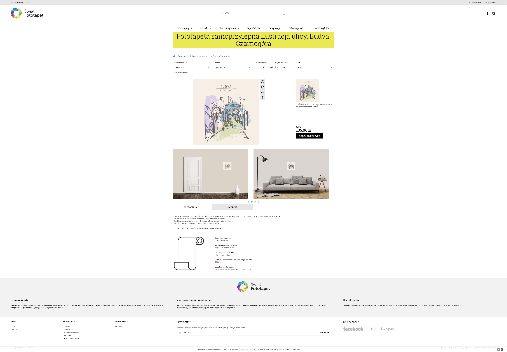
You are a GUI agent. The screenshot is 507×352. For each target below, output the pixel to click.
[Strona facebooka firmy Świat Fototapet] (353, 328)
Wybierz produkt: (180, 63)
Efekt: (298, 63)
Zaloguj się (476, 2)
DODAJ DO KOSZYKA (309, 136)
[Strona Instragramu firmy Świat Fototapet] (382, 329)
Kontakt (14, 329)
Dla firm (118, 326)
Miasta (193, 56)
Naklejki (204, 28)
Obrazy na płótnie (227, 28)
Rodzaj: (217, 63)
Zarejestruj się (490, 2)
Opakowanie (68, 329)
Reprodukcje (253, 28)
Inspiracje (275, 28)
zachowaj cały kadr (182, 72)
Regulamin (67, 335)
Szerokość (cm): (261, 63)
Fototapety (183, 28)
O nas (13, 326)
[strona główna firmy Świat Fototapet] (27, 13)
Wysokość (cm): (281, 63)
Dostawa (66, 326)
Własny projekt (297, 28)
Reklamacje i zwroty (71, 332)
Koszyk (323, 28)
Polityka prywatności (71, 339)
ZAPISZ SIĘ (324, 332)
